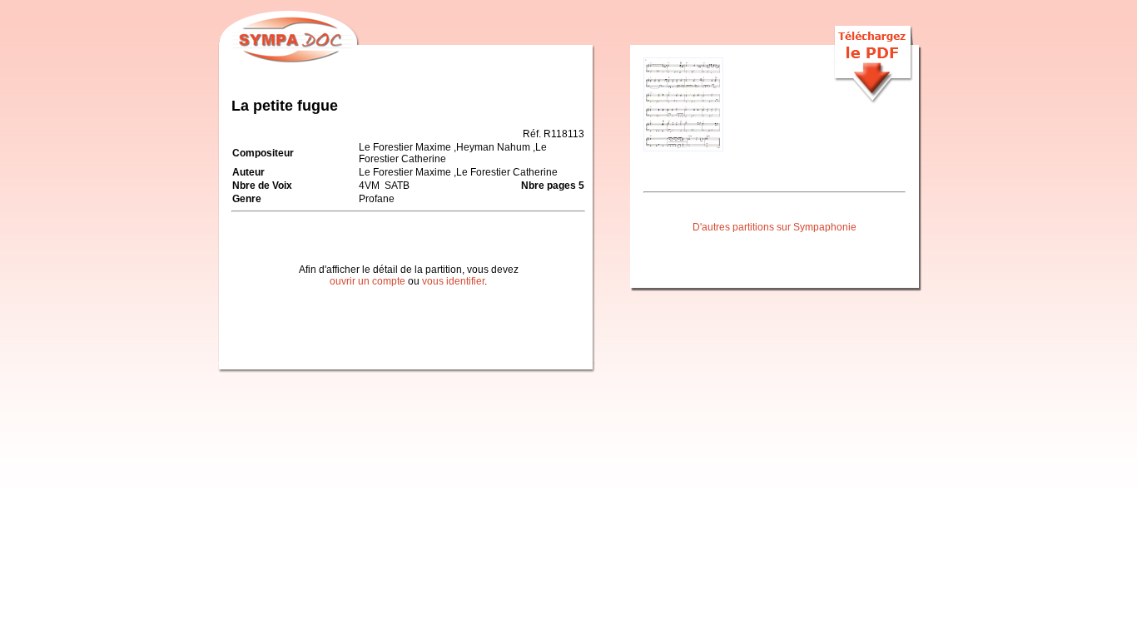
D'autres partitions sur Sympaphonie (774, 227)
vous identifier (453, 281)
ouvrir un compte (367, 281)
